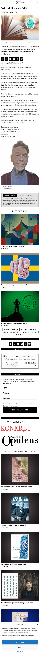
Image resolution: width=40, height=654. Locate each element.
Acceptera (20, 642)
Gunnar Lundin (14, 332)
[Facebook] (2, 59)
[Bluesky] (14, 59)
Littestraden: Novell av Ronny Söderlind (12, 246)
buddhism (33, 329)
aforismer (7, 329)
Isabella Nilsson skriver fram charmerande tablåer (16, 486)
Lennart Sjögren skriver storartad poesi (13, 564)
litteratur (19, 335)
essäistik (5, 332)
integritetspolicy (14, 406)
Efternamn (7, 398)
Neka (20, 648)
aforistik (15, 329)
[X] (6, 59)
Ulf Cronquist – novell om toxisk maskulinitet (14, 323)
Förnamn (6, 393)
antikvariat (24, 329)
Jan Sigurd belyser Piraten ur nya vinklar (13, 525)
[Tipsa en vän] (10, 59)
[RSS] (17, 59)
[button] (37, 625)
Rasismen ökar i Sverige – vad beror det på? (14, 285)
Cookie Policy (19, 651)
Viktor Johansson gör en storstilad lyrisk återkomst (17, 603)
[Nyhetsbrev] (21, 59)
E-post (5, 388)
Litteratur (4, 12)
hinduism (24, 332)
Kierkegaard (33, 332)
